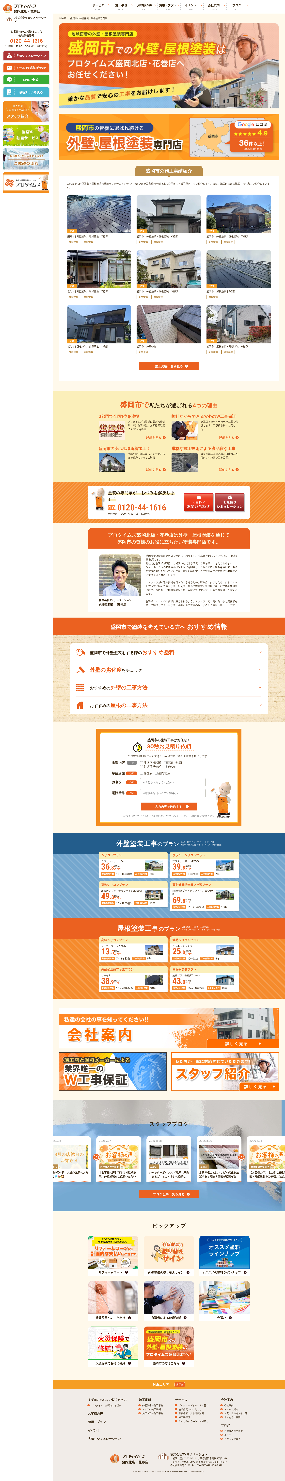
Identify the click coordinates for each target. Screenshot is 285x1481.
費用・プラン (167, 6)
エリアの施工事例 (151, 1409)
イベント (191, 6)
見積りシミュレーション (104, 1438)
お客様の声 (144, 6)
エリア (227, 1434)
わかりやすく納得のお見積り (194, 1421)
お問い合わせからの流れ (237, 1413)
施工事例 (121, 6)
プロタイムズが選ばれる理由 (106, 1405)
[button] (96, 1157)
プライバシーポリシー (182, 816)
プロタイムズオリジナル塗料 (194, 1405)
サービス (181, 1399)
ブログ (236, 6)
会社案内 (214, 6)
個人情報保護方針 (197, 1471)
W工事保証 (184, 1417)
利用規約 (196, 816)
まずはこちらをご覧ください (107, 1399)
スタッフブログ (232, 1438)
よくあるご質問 (232, 1417)
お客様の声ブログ (233, 1431)
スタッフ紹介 (231, 1409)
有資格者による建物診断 (191, 1413)
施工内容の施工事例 (152, 1413)
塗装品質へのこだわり (190, 1409)
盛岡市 (180, 1384)
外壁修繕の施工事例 (152, 1405)
